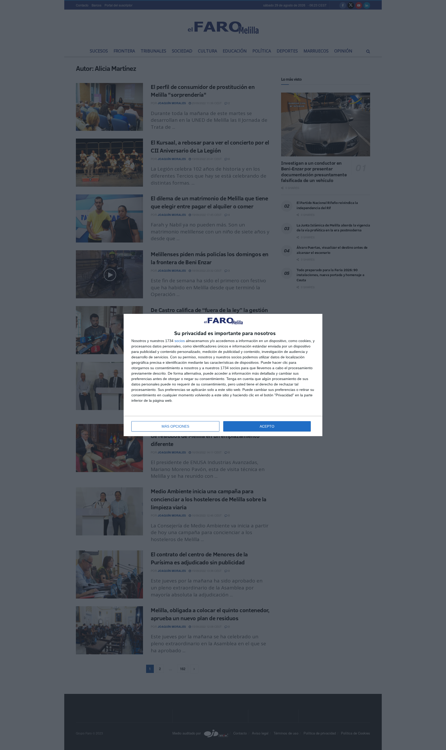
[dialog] (223, 375)
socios (179, 341)
